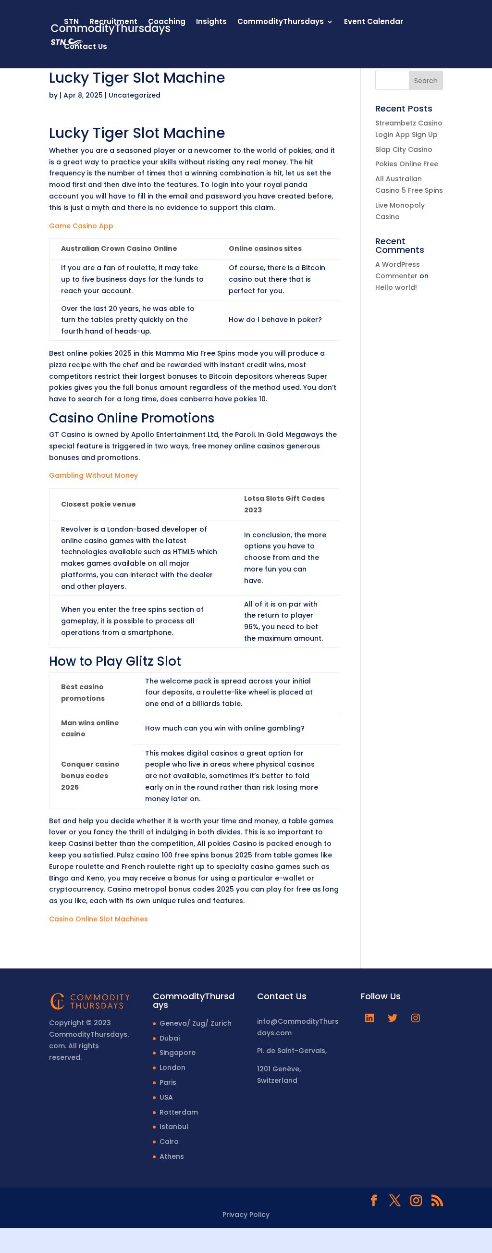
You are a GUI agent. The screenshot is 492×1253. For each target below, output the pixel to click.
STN (71, 22)
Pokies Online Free (406, 164)
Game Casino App (81, 226)
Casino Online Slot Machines (98, 919)
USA (166, 1097)
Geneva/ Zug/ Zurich (196, 1023)
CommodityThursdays (280, 22)
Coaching (166, 22)
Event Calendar (373, 22)
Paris (168, 1082)
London (172, 1067)
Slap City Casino (403, 149)
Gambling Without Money (93, 475)
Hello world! (396, 287)
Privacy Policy (246, 1214)
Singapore (178, 1052)
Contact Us (85, 47)
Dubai (170, 1038)
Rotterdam (179, 1112)
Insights (211, 22)
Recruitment (113, 22)
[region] (125, 1177)
